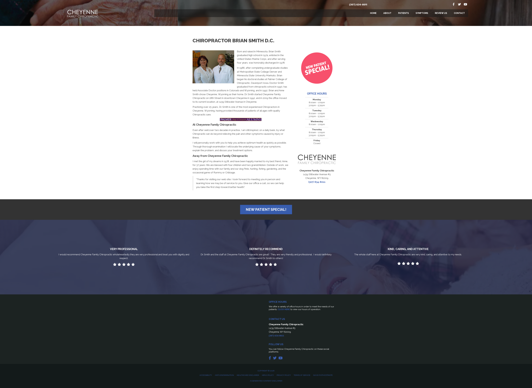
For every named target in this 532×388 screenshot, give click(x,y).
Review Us (441, 13)
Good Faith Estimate (323, 375)
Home (373, 13)
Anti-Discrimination (224, 375)
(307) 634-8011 (358, 4)
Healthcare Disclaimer (248, 375)
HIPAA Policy (268, 375)
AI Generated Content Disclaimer (266, 381)
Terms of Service (302, 375)
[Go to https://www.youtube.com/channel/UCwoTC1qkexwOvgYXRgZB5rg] (465, 5)
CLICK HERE (284, 309)
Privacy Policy (284, 375)
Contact (459, 13)
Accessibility (206, 375)
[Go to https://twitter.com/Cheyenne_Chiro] (459, 5)
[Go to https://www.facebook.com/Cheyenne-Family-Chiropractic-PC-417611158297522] (453, 5)
